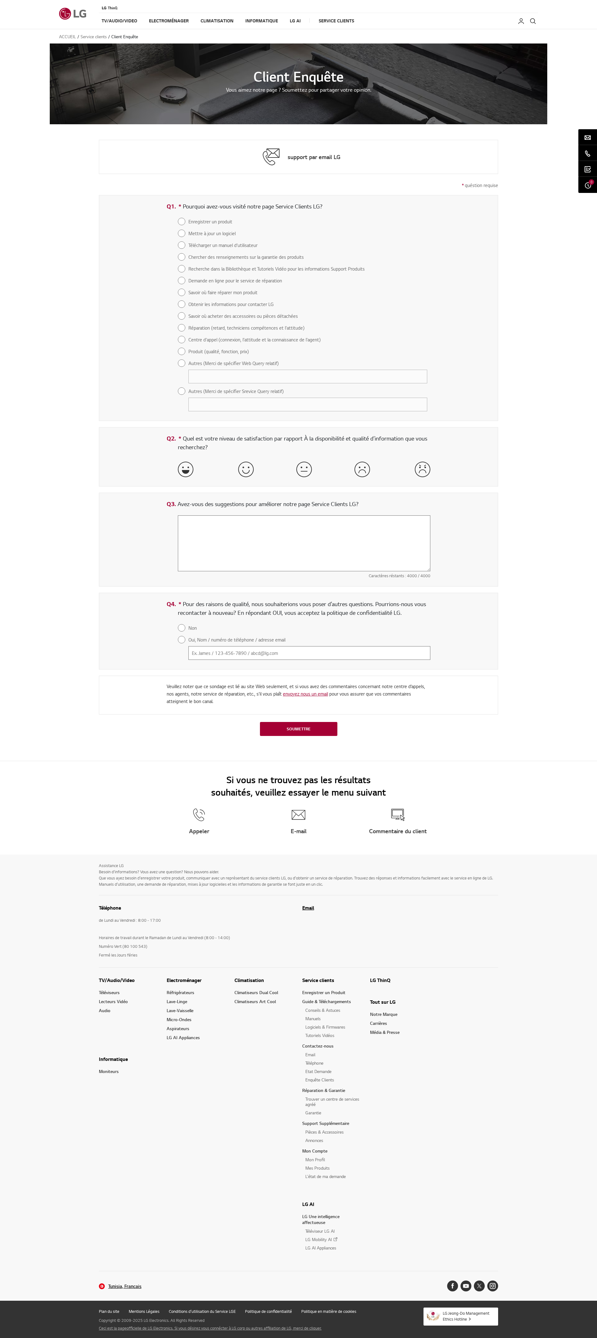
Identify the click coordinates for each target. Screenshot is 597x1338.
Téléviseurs (109, 992)
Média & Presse (385, 1032)
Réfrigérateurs (180, 992)
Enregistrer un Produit (323, 992)
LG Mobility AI (318, 1239)
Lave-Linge (177, 1001)
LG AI (308, 1204)
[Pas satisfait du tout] (422, 469)
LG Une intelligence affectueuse (321, 1219)
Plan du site (109, 1311)
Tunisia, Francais (124, 1286)
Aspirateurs (178, 1028)
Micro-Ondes (179, 1019)
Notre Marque (383, 1014)
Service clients (318, 980)
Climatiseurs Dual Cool (256, 992)
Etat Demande (318, 1071)
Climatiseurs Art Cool (255, 1001)
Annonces (314, 1140)
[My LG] (521, 21)
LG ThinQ (380, 980)
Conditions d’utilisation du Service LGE (202, 1311)
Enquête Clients (319, 1080)
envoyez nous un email (305, 694)
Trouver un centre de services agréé (332, 1101)
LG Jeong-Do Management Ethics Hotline (466, 1316)
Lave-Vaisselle (180, 1010)
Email (308, 908)
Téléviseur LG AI (320, 1231)
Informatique (113, 1059)
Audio (104, 1010)
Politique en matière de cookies (328, 1311)
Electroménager (184, 980)
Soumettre (299, 729)
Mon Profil (315, 1159)
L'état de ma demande (325, 1176)
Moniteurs (109, 1071)
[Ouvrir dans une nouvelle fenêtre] (452, 1286)
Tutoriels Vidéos (319, 1035)
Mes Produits (317, 1168)
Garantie (313, 1113)
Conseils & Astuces (322, 1010)
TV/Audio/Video (117, 980)
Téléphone (314, 1063)
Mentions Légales (144, 1311)
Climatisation (249, 980)
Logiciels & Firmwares (325, 1027)
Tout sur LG (383, 1002)
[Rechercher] (533, 21)
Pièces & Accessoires (324, 1132)
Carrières (378, 1023)
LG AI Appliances (183, 1037)
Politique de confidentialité (268, 1311)
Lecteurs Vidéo (113, 1001)
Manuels (313, 1018)
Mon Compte (314, 1151)
